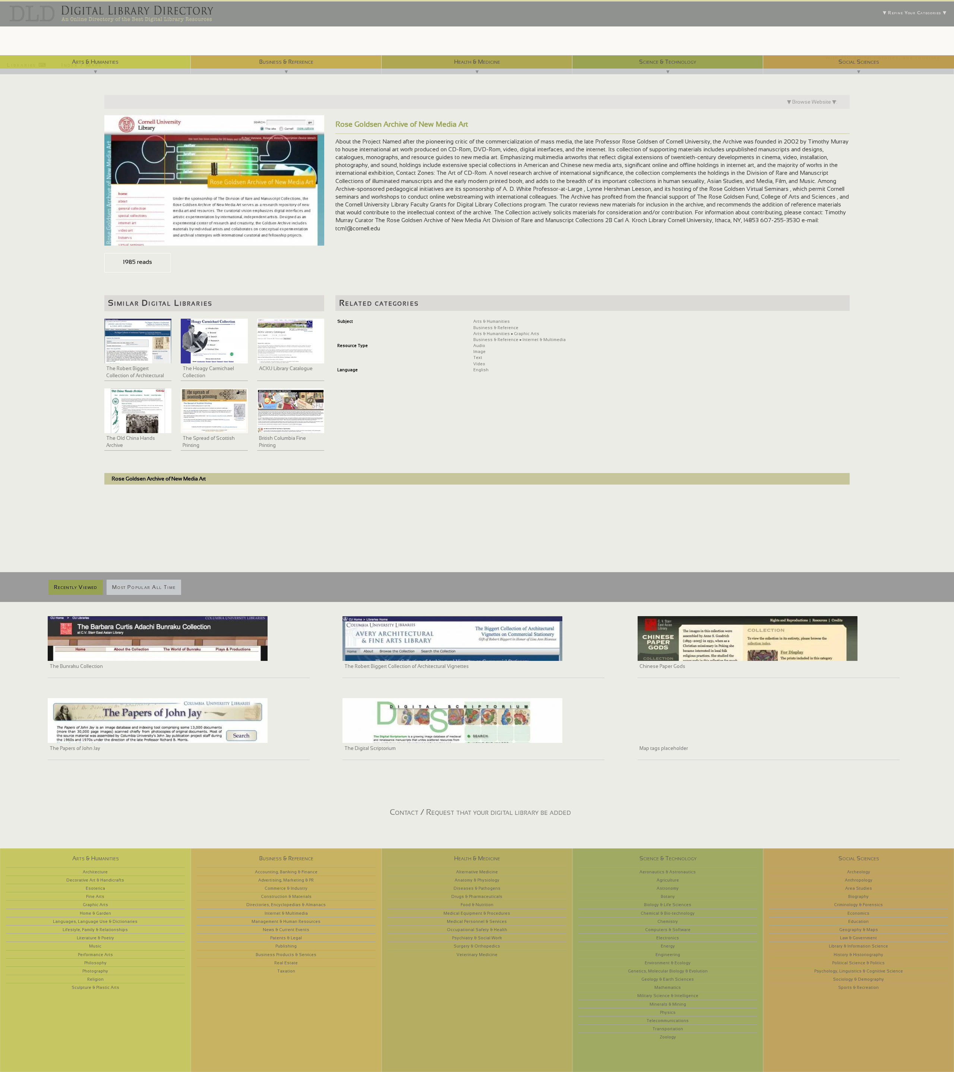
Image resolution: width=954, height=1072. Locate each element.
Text (477, 357)
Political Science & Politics (858, 963)
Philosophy (95, 963)
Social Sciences (858, 62)
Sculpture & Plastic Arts (95, 987)
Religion (95, 979)
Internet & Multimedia (544, 339)
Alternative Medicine (477, 872)
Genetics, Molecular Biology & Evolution (668, 971)
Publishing (286, 946)
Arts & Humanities (95, 62)
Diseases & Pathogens (477, 888)
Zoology (668, 1037)
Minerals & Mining (668, 1004)
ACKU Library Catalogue (286, 368)
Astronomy (668, 888)
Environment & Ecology (668, 963)
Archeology (858, 872)
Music (95, 946)
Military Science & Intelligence (667, 995)
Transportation (668, 1029)
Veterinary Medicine (477, 954)
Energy (668, 946)
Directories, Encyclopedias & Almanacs (286, 904)
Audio (479, 345)
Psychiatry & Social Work (477, 938)
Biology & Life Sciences (667, 904)
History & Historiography (858, 954)
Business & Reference (286, 62)
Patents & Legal (286, 938)
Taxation (286, 971)
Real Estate (286, 963)
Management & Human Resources (286, 921)
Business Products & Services (286, 954)
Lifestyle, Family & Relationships (95, 929)
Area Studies (858, 888)
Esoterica (95, 888)
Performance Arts (95, 954)
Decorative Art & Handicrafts (95, 880)
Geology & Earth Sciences (667, 979)
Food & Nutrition (477, 904)
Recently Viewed (75, 587)
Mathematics (667, 987)
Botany (668, 896)
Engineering (668, 954)
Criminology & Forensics (858, 904)
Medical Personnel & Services (477, 921)
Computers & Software (668, 929)
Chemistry (667, 921)
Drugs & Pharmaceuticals (476, 896)
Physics (668, 1012)
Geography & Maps (858, 929)
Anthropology (858, 880)
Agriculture (668, 880)
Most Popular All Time (144, 587)
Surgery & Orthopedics (477, 946)
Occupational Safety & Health (477, 929)
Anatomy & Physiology (477, 880)
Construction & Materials (286, 896)
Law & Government (858, 938)
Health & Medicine (477, 62)
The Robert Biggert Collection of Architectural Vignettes (135, 376)
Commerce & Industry (286, 888)
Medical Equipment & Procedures (476, 913)
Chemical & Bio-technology (668, 913)
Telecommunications (668, 1020)
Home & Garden (95, 913)
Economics (858, 913)
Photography (95, 971)
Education (858, 921)
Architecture (95, 872)
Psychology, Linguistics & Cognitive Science (858, 971)
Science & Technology (667, 62)
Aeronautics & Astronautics (667, 872)
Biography (858, 896)
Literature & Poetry (95, 938)
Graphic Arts (526, 333)
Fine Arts (95, 896)
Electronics (667, 938)
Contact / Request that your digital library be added (480, 812)
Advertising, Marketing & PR (286, 880)
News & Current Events (286, 929)
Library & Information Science (858, 946)
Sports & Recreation (858, 987)
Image (479, 351)
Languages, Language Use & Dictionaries (95, 921)
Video (479, 364)
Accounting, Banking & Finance (286, 872)
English (481, 370)
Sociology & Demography (858, 979)
